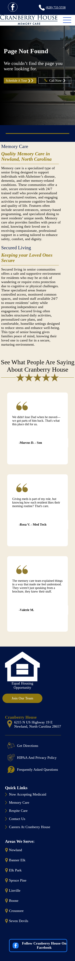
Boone (13, 901)
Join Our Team (22, 698)
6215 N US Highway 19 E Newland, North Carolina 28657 (37, 724)
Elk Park (15, 870)
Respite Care (18, 811)
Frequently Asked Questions (37, 770)
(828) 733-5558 (56, 7)
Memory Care (14, 146)
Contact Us (17, 819)
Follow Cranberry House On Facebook (44, 945)
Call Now (55, 80)
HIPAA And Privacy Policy (37, 758)
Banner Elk (17, 860)
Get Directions (27, 746)
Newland (15, 850)
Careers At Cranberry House (29, 827)
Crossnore (16, 911)
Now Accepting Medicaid (27, 794)
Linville (14, 890)
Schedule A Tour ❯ (18, 80)
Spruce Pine (17, 880)
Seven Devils (18, 921)
